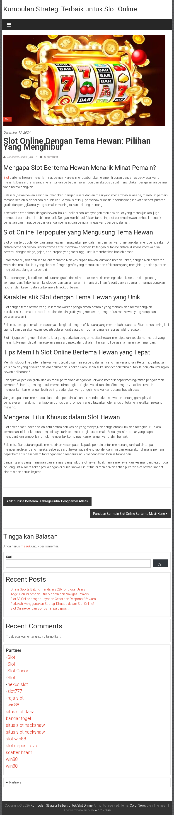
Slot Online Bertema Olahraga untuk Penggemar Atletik (48, 501)
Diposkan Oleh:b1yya (20, 157)
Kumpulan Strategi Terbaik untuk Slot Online (70, 9)
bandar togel (18, 718)
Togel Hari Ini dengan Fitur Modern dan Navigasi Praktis (49, 594)
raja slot (15, 698)
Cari (9, 557)
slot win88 (16, 739)
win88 (13, 705)
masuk (26, 546)
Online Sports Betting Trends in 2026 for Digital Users (47, 589)
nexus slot (17, 684)
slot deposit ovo (21, 745)
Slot (7, 119)
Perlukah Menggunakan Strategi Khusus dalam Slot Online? (52, 603)
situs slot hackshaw (25, 725)
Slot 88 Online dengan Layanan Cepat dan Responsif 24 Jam (53, 599)
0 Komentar (51, 157)
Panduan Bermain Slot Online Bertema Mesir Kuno (129, 513)
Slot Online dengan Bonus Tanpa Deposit (39, 608)
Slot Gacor (17, 670)
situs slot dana (20, 711)
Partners (15, 782)
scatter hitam (19, 752)
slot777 (14, 691)
